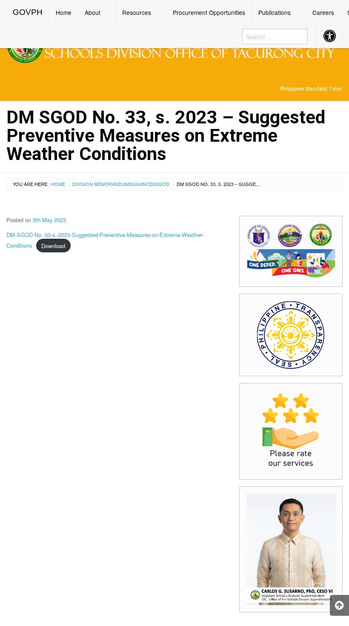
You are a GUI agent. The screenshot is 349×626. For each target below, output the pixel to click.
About (92, 12)
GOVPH (28, 12)
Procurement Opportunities (209, 12)
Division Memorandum (100, 183)
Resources (136, 12)
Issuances (142, 183)
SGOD (162, 183)
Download (53, 246)
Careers (323, 12)
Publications (274, 12)
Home (64, 12)
